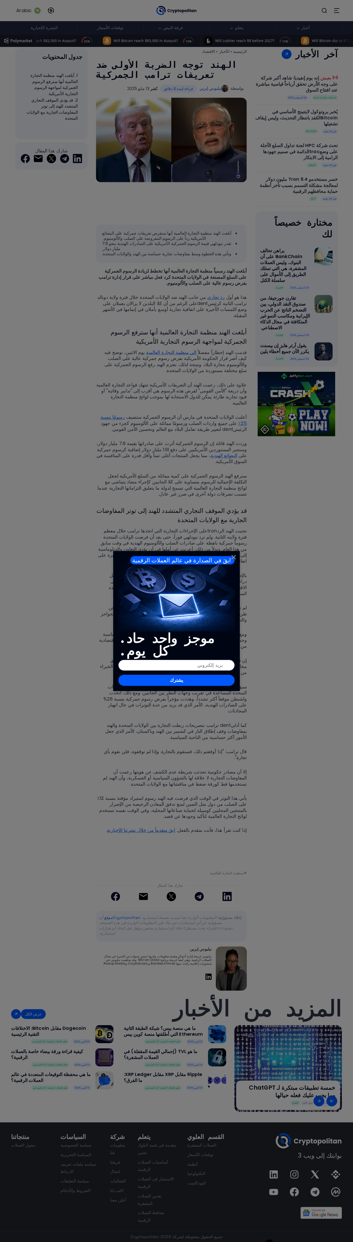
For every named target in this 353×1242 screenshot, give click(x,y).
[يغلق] (234, 557)
